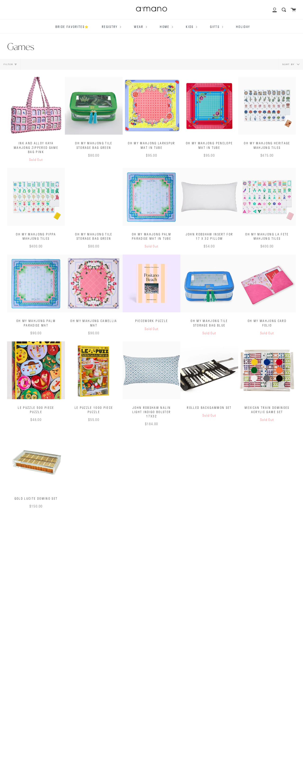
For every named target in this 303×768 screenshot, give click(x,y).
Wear (139, 26)
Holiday (243, 26)
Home (165, 26)
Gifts (215, 26)
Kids (190, 26)
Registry (110, 26)
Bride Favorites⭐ (72, 26)
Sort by (289, 64)
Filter (8, 64)
